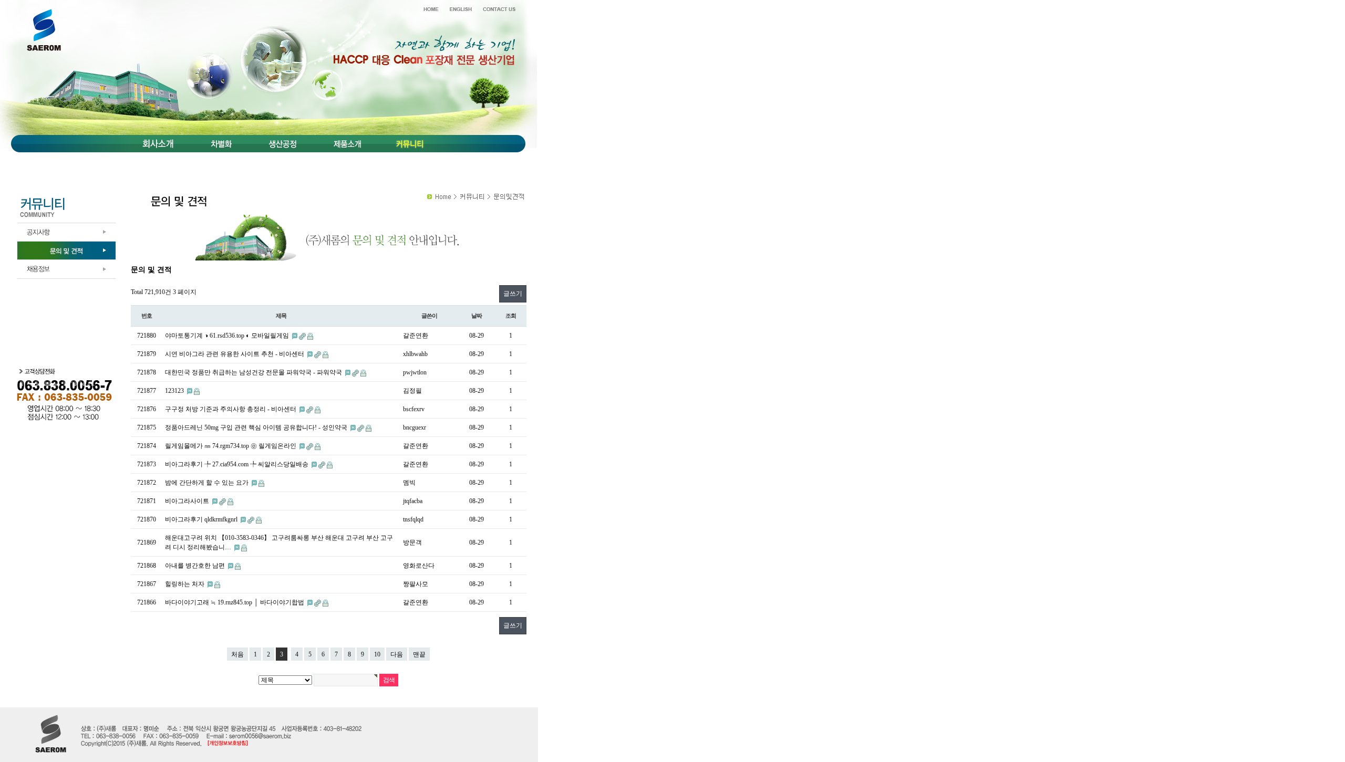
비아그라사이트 (188, 501)
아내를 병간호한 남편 (195, 565)
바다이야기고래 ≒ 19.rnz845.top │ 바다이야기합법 (235, 602)
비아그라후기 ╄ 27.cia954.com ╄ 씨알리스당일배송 (237, 464)
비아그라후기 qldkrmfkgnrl (202, 519)
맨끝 (419, 654)
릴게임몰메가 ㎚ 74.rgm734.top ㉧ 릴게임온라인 (231, 446)
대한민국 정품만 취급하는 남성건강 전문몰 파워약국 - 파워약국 (254, 372)
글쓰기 (512, 293)
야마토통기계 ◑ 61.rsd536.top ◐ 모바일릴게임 (228, 335)
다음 (396, 654)
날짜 (476, 315)
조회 (510, 315)
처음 (237, 654)
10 (377, 654)
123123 (175, 390)
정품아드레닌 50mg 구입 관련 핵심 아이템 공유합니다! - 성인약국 (257, 427)
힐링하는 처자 (185, 584)
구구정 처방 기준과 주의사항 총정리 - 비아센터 (231, 409)
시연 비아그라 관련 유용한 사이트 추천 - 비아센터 (235, 354)
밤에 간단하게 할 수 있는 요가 (207, 482)
